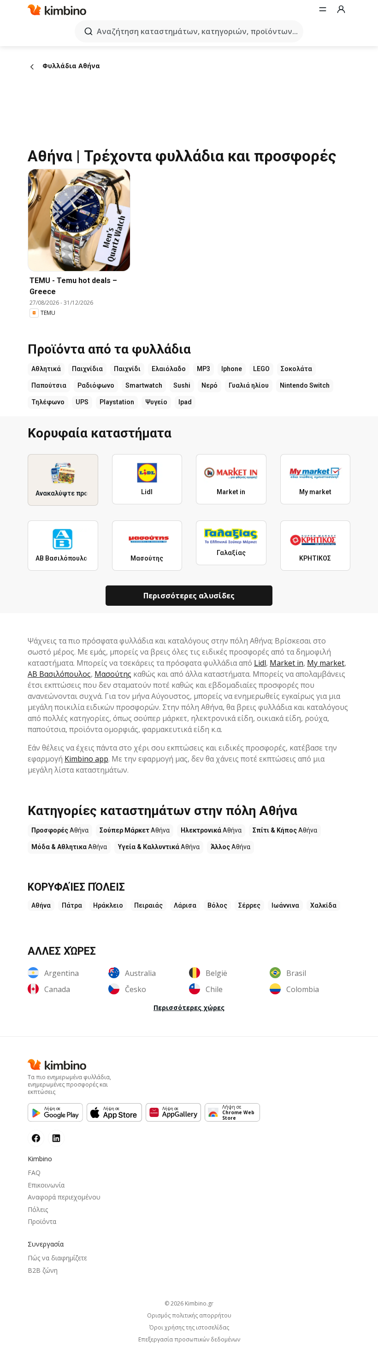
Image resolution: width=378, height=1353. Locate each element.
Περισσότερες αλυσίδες (189, 596)
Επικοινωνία (46, 1185)
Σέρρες (249, 905)
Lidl (260, 663)
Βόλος (217, 905)
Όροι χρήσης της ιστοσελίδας (189, 1327)
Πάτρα (72, 905)
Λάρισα (185, 905)
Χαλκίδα (323, 905)
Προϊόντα (42, 1221)
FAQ (34, 1172)
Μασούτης (112, 674)
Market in (286, 663)
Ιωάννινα (285, 905)
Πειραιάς (148, 905)
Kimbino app (86, 759)
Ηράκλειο (108, 905)
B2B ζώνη (43, 1270)
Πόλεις (38, 1209)
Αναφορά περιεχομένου (64, 1197)
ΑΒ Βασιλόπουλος (59, 674)
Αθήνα (41, 905)
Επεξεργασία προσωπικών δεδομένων (189, 1339)
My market (325, 663)
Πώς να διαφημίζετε (57, 1257)
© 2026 (189, 1303)
